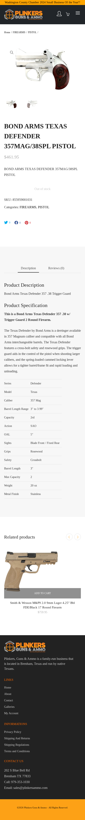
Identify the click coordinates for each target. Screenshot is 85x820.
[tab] (28, 269)
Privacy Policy (12, 731)
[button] (11, 52)
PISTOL (32, 32)
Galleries (9, 706)
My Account (11, 713)
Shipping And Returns (17, 738)
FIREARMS (19, 32)
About (7, 694)
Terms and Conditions (17, 751)
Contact (8, 700)
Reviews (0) (56, 268)
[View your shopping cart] (69, 14)
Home (7, 32)
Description (28, 268)
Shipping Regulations (16, 744)
